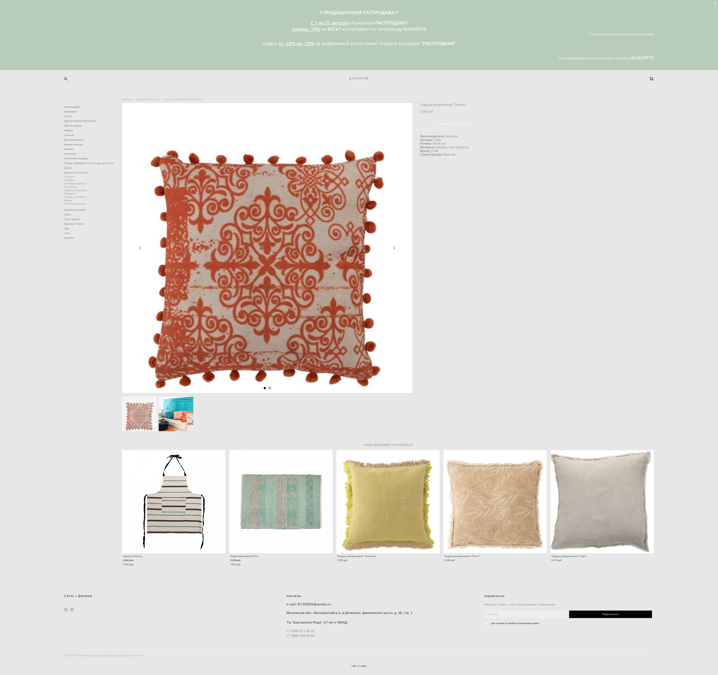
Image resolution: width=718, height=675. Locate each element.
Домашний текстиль (76, 172)
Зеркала (69, 237)
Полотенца (70, 186)
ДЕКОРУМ (359, 78)
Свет (66, 228)
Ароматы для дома (75, 209)
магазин (127, 99)
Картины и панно (74, 223)
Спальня (69, 135)
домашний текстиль (148, 99)
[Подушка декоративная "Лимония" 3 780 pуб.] (388, 501)
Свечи (67, 214)
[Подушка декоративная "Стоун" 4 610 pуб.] (602, 501)
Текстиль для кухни (75, 203)
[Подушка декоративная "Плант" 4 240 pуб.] (495, 501)
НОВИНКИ (70, 111)
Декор (67, 167)
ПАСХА (68, 116)
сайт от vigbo (359, 666)
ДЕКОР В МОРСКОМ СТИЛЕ (80, 121)
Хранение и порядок (76, 158)
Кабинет (69, 149)
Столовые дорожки (75, 183)
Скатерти (69, 176)
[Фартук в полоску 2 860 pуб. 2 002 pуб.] (173, 501)
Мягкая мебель (73, 125)
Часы (67, 233)
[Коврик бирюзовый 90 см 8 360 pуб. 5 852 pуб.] (281, 501)
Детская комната (74, 139)
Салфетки (69, 180)
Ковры (68, 200)
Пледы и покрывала (75, 190)
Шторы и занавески (75, 197)
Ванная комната (73, 144)
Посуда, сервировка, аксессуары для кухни (88, 163)
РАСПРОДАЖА (72, 107)
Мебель (68, 130)
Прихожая (70, 153)
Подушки (69, 193)
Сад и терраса (72, 219)
